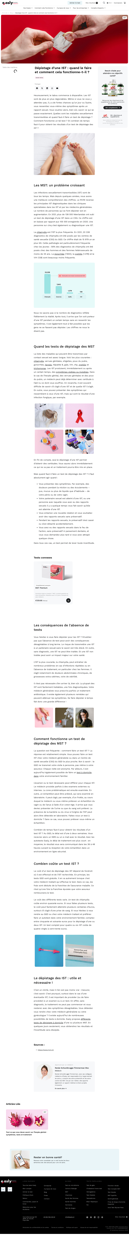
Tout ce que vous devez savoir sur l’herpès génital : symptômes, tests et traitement (26, 1133)
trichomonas (40, 368)
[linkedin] (94, 1217)
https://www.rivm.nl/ (46, 1050)
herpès (48, 365)
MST (124, 17)
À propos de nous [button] (63, 8)
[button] (37, 88)
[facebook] (91, 1217)
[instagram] (87, 1217)
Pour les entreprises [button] (80, 8)
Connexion (118, 3)
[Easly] (10, 3)
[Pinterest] (102, 1217)
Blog (11, 13)
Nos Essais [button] (27, 8)
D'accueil (4, 13)
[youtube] (98, 1217)
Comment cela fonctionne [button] (44, 8)
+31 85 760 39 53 (49, 1217)
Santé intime (39, 77)
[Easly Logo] (9, 1181)
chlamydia (42, 232)
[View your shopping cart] (125, 3)
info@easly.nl (69, 1217)
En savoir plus (60, 1088)
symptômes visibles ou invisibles (72, 372)
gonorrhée (59, 254)
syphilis (78, 254)
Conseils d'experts (97, 8)
